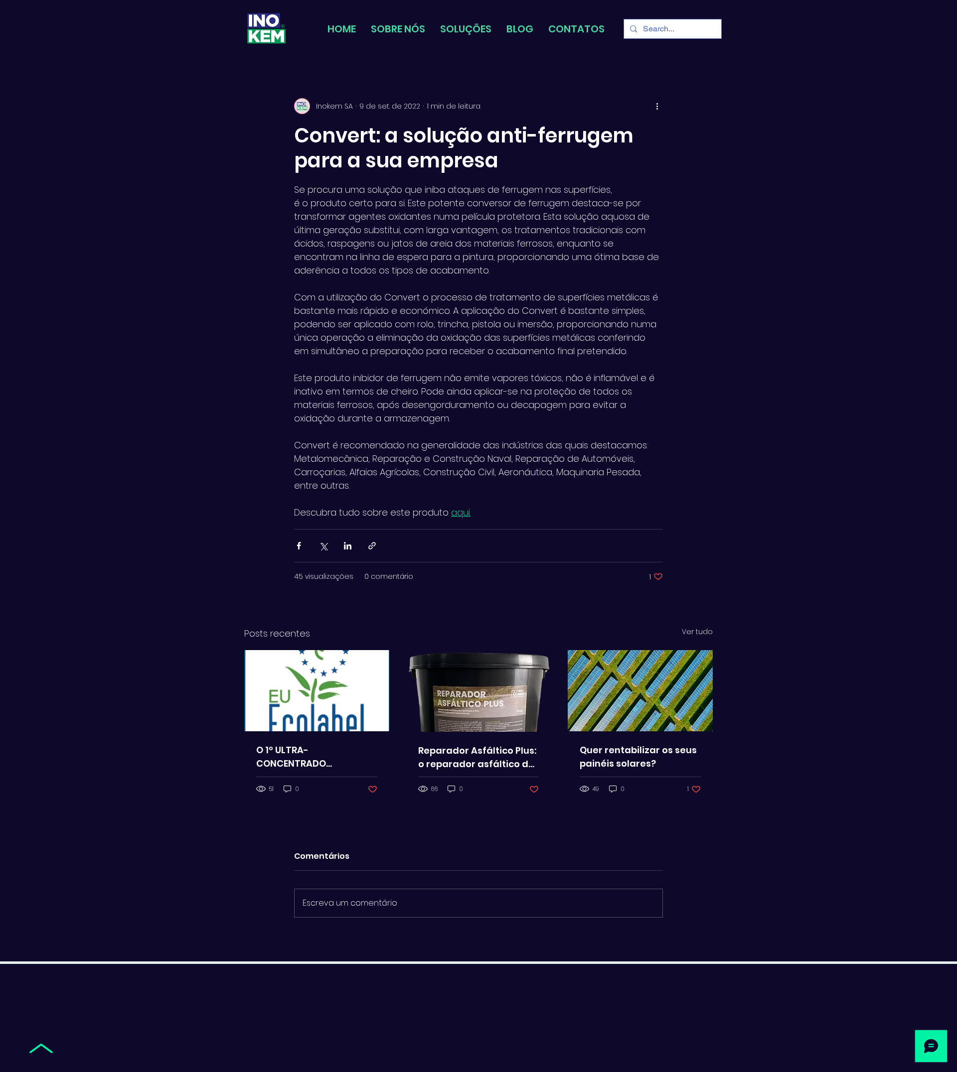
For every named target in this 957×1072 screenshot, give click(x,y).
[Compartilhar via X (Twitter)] (323, 545)
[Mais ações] (657, 106)
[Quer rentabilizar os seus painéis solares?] (640, 690)
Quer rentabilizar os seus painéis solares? (638, 757)
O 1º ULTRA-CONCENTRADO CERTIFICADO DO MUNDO (311, 757)
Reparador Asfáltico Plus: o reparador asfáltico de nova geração (477, 757)
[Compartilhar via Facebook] (299, 545)
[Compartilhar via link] (372, 545)
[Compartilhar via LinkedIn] (347, 545)
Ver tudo (697, 632)
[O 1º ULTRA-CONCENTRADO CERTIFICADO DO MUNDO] (316, 690)
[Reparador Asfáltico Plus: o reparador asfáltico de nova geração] (478, 691)
